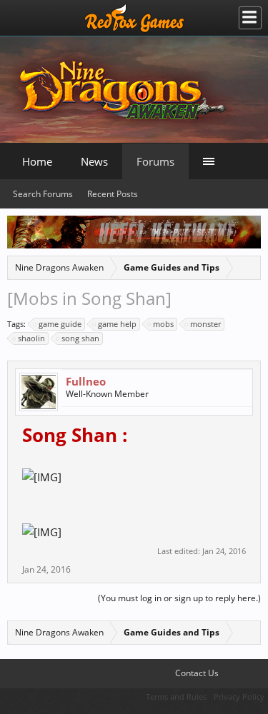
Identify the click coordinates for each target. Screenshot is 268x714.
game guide (60, 323)
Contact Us (196, 673)
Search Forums (43, 194)
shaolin (31, 338)
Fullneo (86, 381)
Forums (155, 161)
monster (205, 323)
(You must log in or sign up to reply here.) (179, 598)
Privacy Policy (239, 696)
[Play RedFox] (134, 18)
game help (117, 323)
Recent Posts (112, 194)
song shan (80, 338)
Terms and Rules (176, 696)
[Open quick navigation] (249, 266)
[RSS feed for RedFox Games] (254, 673)
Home (37, 161)
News (94, 161)
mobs (163, 323)
